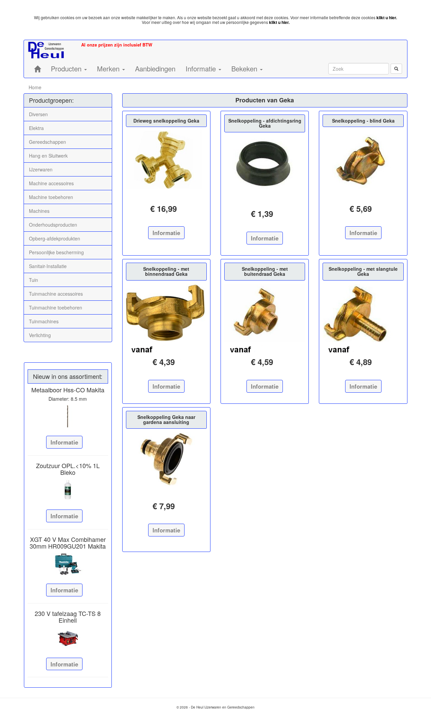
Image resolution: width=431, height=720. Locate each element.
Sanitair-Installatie (48, 266)
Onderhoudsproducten (53, 224)
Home (35, 87)
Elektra (36, 128)
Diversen (38, 114)
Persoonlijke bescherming (56, 252)
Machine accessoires (51, 183)
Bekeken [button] (245, 68)
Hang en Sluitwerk (48, 155)
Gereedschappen (47, 141)
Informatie (64, 442)
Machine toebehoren (51, 197)
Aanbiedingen (155, 68)
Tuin (33, 279)
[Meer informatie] (68, 416)
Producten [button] (67, 68)
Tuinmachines (44, 321)
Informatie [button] (202, 68)
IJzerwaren (41, 169)
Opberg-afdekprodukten (54, 238)
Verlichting (40, 335)
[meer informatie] (166, 159)
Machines (39, 210)
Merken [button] (109, 68)
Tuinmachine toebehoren (55, 307)
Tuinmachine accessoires (56, 293)
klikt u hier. (386, 17)
